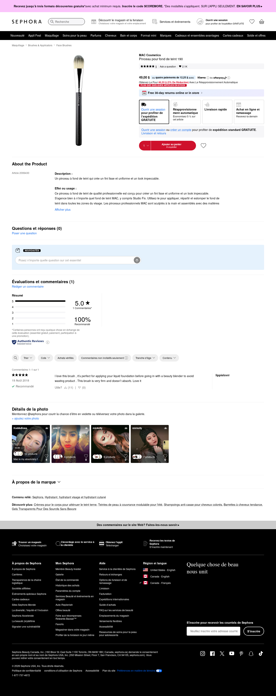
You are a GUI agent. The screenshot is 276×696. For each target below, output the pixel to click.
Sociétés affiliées (21, 588)
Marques (165, 35)
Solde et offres (256, 35)
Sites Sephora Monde (24, 604)
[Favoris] (252, 21)
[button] (208, 78)
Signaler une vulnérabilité (26, 626)
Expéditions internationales (114, 599)
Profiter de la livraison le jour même (75, 635)
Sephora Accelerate (23, 615)
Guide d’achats (107, 604)
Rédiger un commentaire (28, 286)
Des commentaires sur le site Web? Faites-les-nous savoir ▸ (138, 525)
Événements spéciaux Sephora (29, 593)
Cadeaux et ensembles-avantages (197, 35)
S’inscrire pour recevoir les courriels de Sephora (220, 623)
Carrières (17, 574)
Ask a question (168, 66)
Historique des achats (67, 585)
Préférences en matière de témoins (136, 670)
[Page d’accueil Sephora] (27, 21)
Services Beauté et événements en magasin (75, 597)
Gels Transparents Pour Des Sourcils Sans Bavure (44, 509)
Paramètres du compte (68, 590)
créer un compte (180, 130)
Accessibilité (106, 626)
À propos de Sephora (23, 569)
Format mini (148, 35)
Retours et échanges (110, 574)
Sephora (37, 497)
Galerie (60, 574)
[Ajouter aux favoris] (203, 145)
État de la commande (67, 579)
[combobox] (66, 21)
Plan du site (108, 670)
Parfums (96, 35)
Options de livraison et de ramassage (113, 581)
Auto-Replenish (64, 604)
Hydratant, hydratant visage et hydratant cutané (75, 497)
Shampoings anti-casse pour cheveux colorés (193, 505)
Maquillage (52, 35)
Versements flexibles (110, 621)
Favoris (60, 624)
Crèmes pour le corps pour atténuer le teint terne (65, 505)
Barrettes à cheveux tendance (243, 505)
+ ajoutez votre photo (25, 418)
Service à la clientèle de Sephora (117, 569)
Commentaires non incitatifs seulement (102, 358)
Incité (17, 447)
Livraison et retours (153, 133)
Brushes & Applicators (40, 45)
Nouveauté (17, 35)
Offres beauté (63, 610)
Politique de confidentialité (26, 670)
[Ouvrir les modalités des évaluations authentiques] (47, 342)
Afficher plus (63, 209)
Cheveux (110, 35)
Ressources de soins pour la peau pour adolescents (118, 633)
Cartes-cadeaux (233, 35)
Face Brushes (64, 45)
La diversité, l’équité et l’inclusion (30, 610)
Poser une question (24, 233)
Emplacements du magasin (114, 615)
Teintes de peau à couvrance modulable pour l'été (130, 505)
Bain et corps (128, 35)
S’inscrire (253, 631)
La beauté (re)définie (23, 621)
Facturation (105, 593)
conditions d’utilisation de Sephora (63, 670)
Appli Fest (34, 35)
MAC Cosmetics (150, 55)
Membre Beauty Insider (68, 569)
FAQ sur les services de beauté (116, 610)
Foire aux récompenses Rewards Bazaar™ (68, 617)
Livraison (104, 588)
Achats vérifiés (66, 358)
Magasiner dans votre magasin (73, 629)
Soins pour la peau (75, 35)
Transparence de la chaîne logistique (26, 581)
